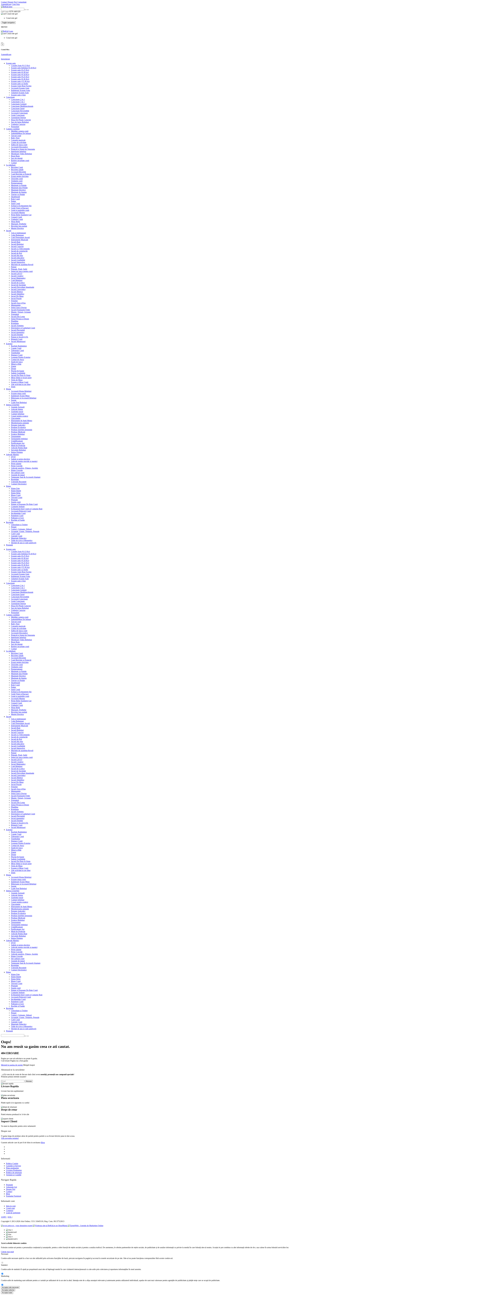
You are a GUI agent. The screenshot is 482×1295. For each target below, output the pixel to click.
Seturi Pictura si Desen (20, 319)
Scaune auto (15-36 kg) (20, 81)
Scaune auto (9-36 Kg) (20, 79)
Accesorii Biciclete (18, 172)
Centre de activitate (18, 142)
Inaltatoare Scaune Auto (20, 90)
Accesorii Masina (18, 212)
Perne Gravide (16, 466)
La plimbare (11, 651)
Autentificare (6, 4)
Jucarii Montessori (18, 341)
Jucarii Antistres (17, 326)
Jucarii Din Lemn (18, 316)
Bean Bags (15, 156)
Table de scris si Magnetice (21, 540)
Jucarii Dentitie (17, 335)
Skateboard (15, 197)
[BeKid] (6, 7)
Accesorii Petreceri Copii (21, 511)
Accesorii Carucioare (19, 113)
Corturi (14, 163)
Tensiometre (16, 436)
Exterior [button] (9, 344)
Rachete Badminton (19, 346)
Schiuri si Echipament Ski (21, 206)
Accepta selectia (8, 1290)
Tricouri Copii (16, 497)
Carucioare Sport (17, 108)
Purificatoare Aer (17, 443)
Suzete (13, 400)
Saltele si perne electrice (20, 459)
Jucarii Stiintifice (17, 294)
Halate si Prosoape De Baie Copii (24, 504)
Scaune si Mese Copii (19, 382)
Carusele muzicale (18, 140)
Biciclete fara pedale (19, 226)
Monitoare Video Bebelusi (21, 154)
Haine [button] (8, 486)
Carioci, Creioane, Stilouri (21, 529)
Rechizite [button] (9, 522)
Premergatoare (16, 183)
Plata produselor (12, 1168)
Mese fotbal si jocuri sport (21, 378)
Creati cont (10, 1208)
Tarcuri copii (16, 136)
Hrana (8, 875)
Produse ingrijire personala (21, 430)
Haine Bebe (15, 493)
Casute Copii (16, 348)
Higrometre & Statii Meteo (21, 421)
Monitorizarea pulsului (20, 423)
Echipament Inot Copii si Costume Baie (26, 509)
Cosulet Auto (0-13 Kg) (20, 65)
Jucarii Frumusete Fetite (20, 310)
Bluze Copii (16, 495)
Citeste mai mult (7, 1252)
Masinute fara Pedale (19, 188)
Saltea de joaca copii (19, 145)
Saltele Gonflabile (18, 373)
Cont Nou (16, 4)
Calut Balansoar (17, 235)
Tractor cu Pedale (18, 194)
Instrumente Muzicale (19, 240)
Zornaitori (15, 314)
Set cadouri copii (17, 473)
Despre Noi (12, 2)
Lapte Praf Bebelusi (19, 402)
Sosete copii (16, 502)
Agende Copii (16, 536)
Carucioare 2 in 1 (18, 99)
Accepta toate (7, 1293)
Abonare (29, 1081)
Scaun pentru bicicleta (19, 176)
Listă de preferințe (13, 1213)
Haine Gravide (17, 470)
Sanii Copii (15, 203)
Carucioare (10, 583)
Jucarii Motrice (17, 292)
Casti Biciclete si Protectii (21, 174)
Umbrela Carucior (18, 124)
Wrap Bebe (15, 222)
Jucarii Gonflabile (18, 260)
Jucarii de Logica (18, 283)
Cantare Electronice (19, 484)
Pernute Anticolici (18, 425)
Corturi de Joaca (17, 359)
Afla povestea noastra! (10, 1138)
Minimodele (16, 305)
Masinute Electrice (18, 190)
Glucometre (15, 418)
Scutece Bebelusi (18, 434)
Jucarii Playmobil (18, 330)
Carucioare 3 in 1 (18, 102)
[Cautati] (25, 9)
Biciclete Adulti (17, 169)
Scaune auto (11, 549)
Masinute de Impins (19, 192)
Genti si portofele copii (20, 210)
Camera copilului (13, 615)
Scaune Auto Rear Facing (21, 86)
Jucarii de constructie (19, 251)
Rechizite (9, 1008)
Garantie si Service (13, 1166)
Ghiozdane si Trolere (19, 525)
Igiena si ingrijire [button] (12, 405)
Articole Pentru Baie (19, 448)
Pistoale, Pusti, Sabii (19, 269)
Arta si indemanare (18, 233)
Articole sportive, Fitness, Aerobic (24, 468)
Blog (43, 1142)
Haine (8, 972)
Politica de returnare (14, 1172)
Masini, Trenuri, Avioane (21, 312)
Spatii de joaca (17, 362)
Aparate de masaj (18, 475)
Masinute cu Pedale (18, 185)
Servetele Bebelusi (18, 450)
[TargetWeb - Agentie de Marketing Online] (85, 1226)
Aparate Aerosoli (17, 407)
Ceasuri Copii (16, 217)
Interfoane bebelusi (18, 151)
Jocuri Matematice (18, 278)
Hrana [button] (8, 389)
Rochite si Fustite (18, 520)
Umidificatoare (17, 441)
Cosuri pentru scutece (19, 416)
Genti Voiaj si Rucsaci (20, 208)
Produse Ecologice (18, 427)
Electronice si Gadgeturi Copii (23, 328)
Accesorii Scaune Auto (20, 88)
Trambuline (15, 353)
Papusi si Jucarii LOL (19, 337)
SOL (10, 1217)
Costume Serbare (18, 506)
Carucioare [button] (10, 97)
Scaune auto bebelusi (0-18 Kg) (23, 68)
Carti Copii (15, 534)
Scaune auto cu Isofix (19, 84)
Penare (13, 527)
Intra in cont (11, 1206)
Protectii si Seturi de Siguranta (23, 149)
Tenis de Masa (16, 380)
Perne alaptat (16, 463)
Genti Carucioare (18, 115)
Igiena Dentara (17, 452)
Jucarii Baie (15, 242)
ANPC (4, 1217)
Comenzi (9, 1210)
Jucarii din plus (17, 255)
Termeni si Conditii (13, 1175)
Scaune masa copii (18, 393)
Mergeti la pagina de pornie (12, 1065)
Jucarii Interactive (18, 262)
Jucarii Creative (17, 276)
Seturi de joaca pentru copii (22, 271)
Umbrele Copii (17, 219)
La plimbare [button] (11, 165)
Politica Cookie (12, 1163)
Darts (13, 387)
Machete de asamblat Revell (22, 264)
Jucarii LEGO (16, 274)
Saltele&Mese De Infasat (21, 133)
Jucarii (8, 717)
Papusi (13, 267)
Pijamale (14, 500)
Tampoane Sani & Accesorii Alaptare (25, 477)
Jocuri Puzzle (16, 298)
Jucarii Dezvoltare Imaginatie (22, 287)
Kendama (15, 323)
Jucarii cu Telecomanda (20, 249)
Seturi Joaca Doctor (19, 307)
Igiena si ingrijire (12, 891)
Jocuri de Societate (18, 285)
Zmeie (13, 366)
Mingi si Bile (16, 364)
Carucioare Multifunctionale (22, 106)
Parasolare (15, 127)
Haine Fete (15, 488)
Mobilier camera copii (19, 131)
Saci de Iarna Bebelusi (20, 122)
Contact (4, 2)
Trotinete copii (16, 181)
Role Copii (15, 199)
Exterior (9, 830)
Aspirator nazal (17, 411)
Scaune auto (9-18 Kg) (20, 75)
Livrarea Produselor (14, 1170)
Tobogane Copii (17, 350)
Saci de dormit (16, 158)
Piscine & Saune (17, 371)
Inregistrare (5, 59)
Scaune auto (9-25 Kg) (20, 77)
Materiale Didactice (18, 538)
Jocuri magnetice (17, 332)
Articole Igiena (17, 409)
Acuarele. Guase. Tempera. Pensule (25, 531)
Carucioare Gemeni (18, 104)
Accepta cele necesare (10, 1287)
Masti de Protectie (18, 445)
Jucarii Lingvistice (18, 289)
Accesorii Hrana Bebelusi (21, 391)
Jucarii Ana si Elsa (18, 303)
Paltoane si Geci (17, 518)
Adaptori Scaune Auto (20, 93)
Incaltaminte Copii (18, 513)
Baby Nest (15, 138)
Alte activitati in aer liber (21, 384)
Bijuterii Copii (16, 339)
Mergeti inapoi (29, 1065)
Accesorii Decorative (19, 147)
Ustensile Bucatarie (18, 482)
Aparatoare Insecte (18, 117)
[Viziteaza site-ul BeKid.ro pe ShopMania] (50, 1226)
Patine (13, 201)
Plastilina (14, 321)
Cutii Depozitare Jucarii (20, 237)
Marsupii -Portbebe (18, 224)
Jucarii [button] (8, 231)
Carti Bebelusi (16, 280)
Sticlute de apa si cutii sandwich (23, 543)
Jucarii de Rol (16, 253)
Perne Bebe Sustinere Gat (21, 215)
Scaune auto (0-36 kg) (20, 72)
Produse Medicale (18, 432)
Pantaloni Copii (17, 516)
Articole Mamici (12, 940)
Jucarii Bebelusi (17, 244)
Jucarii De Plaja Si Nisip (20, 375)
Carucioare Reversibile (20, 111)
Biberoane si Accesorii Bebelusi (23, 398)
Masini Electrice (17, 228)
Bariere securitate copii (20, 160)
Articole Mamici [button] (12, 454)
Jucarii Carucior (17, 246)
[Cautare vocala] (28, 9)
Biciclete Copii (17, 167)
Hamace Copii (16, 355)
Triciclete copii (17, 179)
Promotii (9, 545)
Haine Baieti (16, 491)
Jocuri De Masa (17, 296)
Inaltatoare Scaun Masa (20, 396)
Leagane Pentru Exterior (20, 357)
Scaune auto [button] (11, 63)
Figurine (14, 301)
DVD (13, 457)
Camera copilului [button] (13, 129)
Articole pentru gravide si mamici (24, 461)
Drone (13, 369)
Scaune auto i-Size (18, 95)
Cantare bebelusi (17, 414)
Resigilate (15, 479)
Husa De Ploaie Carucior (21, 120)
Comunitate (21, 2)
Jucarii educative (17, 258)
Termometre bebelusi (19, 439)
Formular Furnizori (13, 1196)
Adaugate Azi (11, 1187)
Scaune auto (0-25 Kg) (20, 70)
